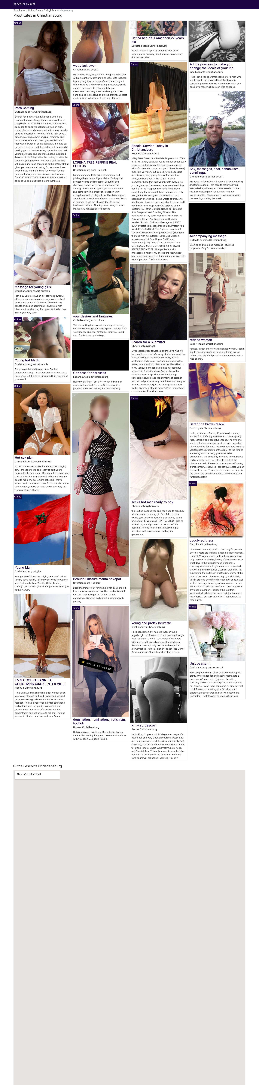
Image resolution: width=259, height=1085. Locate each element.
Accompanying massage (208, 236)
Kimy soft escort (143, 725)
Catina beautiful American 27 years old (157, 40)
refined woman (201, 340)
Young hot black (27, 360)
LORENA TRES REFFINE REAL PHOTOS (95, 164)
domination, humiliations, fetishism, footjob (99, 721)
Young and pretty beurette (151, 623)
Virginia (50, 10)
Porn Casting (24, 108)
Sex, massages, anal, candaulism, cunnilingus (214, 170)
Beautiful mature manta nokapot (97, 579)
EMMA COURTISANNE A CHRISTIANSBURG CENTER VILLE (40, 682)
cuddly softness (202, 540)
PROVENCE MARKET (24, 4)
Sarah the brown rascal (207, 424)
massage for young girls (33, 287)
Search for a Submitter (148, 342)
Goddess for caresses (89, 373)
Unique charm (200, 663)
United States (35, 10)
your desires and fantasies (93, 316)
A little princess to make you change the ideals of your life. (212, 66)
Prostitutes (19, 10)
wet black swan (84, 65)
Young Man (23, 567)
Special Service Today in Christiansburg (149, 147)
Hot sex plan (24, 457)
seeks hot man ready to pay (152, 502)
